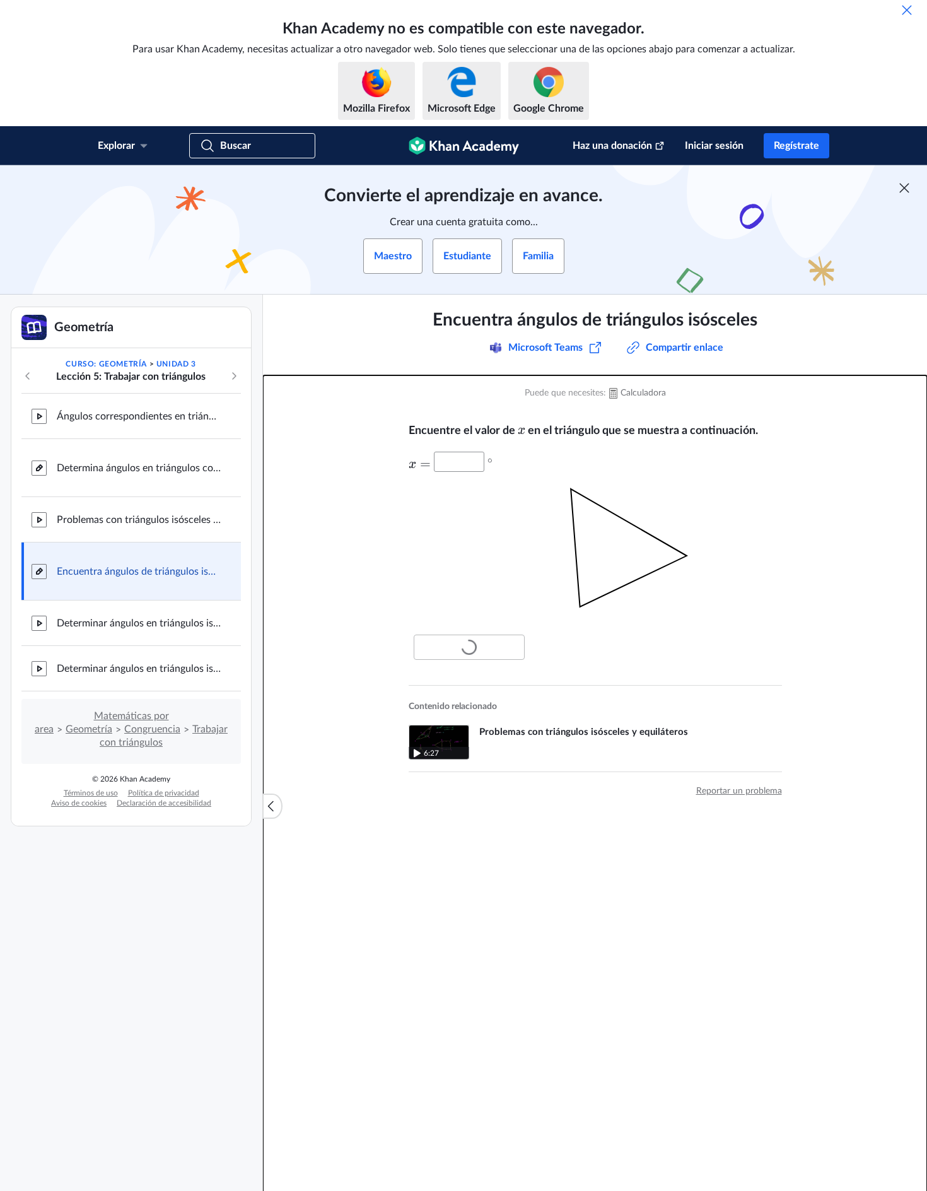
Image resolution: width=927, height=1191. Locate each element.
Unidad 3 (176, 364)
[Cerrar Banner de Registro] (904, 188)
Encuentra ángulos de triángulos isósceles (139, 571)
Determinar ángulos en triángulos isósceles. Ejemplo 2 (139, 669)
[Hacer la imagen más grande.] (595, 551)
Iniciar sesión (714, 146)
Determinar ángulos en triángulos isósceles (139, 623)
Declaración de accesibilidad (164, 803)
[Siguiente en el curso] (234, 376)
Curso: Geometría (106, 364)
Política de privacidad (163, 793)
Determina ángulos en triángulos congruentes (139, 468)
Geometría (89, 729)
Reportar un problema (739, 791)
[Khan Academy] (464, 146)
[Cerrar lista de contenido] (272, 806)
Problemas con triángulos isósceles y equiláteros (139, 520)
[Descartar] (907, 10)
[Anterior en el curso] (27, 376)
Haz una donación (612, 146)
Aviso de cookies (79, 803)
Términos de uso (91, 793)
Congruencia (152, 729)
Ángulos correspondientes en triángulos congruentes (139, 416)
